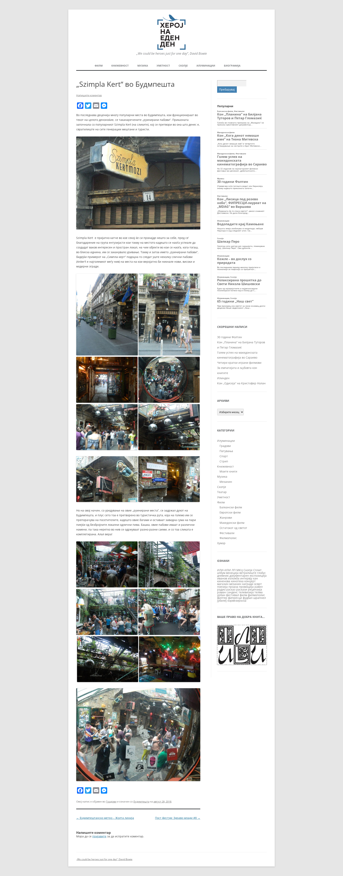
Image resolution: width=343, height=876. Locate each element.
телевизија (246, 592)
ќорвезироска (236, 600)
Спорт (224, 456)
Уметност (163, 65)
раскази (241, 589)
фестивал (232, 595)
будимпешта (141, 801)
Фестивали (227, 533)
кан (255, 578)
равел (258, 587)
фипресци (235, 598)
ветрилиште (247, 573)
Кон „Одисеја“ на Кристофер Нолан (241, 383)
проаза (233, 587)
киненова (223, 581)
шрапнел (259, 598)
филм (243, 595)
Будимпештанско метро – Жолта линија (105, 818)
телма (258, 592)
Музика (142, 65)
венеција (232, 573)
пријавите (99, 836)
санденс (232, 592)
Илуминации (206, 65)
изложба (233, 578)
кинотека (237, 581)
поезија (222, 587)
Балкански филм (231, 507)
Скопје (183, 65)
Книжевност (120, 65)
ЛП (234, 570)
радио (221, 589)
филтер (222, 598)
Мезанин (226, 482)
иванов (222, 578)
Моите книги (228, 471)
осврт (258, 584)
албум (221, 573)
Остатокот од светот (233, 528)
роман (221, 592)
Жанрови (226, 517)
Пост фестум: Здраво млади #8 (177, 818)
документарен (239, 575)
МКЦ (239, 570)
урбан (221, 595)
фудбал (247, 598)
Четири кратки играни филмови (239, 363)
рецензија (255, 589)
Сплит (257, 570)
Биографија (232, 65)
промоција (246, 587)
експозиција (258, 575)
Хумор (221, 543)
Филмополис (228, 538)
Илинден (223, 378)
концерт (250, 581)
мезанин (235, 584)
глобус (261, 573)
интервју (246, 578)
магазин (222, 584)
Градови (111, 801)
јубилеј (222, 600)
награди (247, 584)
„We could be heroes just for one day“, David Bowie (104, 859)
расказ (230, 589)
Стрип (224, 461)
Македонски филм (232, 523)
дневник (223, 575)
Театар (222, 492)
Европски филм (230, 512)
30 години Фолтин (229, 337)
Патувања (226, 451)
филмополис (256, 595)
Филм (99, 65)
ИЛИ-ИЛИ (224, 570)
